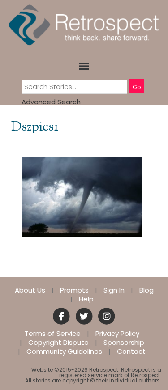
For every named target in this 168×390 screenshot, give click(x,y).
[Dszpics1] (82, 196)
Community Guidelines (64, 351)
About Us (30, 290)
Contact (131, 351)
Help (86, 299)
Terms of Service (53, 333)
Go (137, 87)
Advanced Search (51, 101)
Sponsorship (123, 342)
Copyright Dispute (58, 342)
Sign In (114, 290)
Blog (146, 290)
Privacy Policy (117, 333)
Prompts (74, 290)
